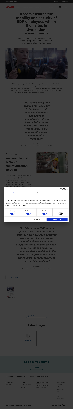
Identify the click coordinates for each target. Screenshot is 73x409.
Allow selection (36, 219)
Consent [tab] (15, 193)
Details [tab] (36, 193)
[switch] (28, 214)
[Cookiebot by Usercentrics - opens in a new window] (61, 189)
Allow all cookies (57, 219)
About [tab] (57, 193)
